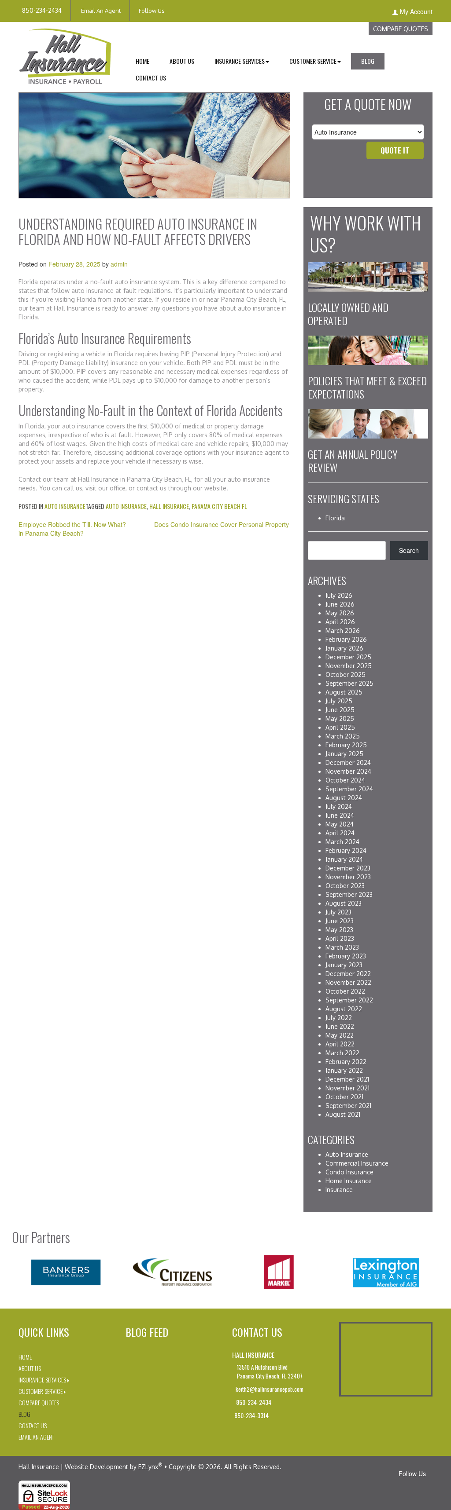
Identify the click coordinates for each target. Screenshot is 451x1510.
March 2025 (342, 736)
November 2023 (348, 877)
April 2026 (340, 621)
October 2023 (345, 885)
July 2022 (338, 1017)
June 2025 (340, 709)
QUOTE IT (395, 150)
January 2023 (343, 965)
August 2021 (342, 1114)
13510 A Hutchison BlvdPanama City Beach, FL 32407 (270, 1371)
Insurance (339, 1189)
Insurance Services (42, 1379)
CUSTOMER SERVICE (312, 61)
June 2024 (339, 815)
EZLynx (148, 1466)
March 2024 (342, 841)
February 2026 (346, 639)
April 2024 (340, 833)
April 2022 (340, 1044)
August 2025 (343, 692)
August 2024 (343, 797)
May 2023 (339, 929)
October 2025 (345, 674)
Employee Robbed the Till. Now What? (72, 524)
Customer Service (40, 1391)
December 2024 (348, 762)
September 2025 (349, 683)
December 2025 (348, 657)
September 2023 (349, 894)
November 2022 (348, 982)
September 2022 (349, 1000)
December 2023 (347, 868)
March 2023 (342, 947)
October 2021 (344, 1097)
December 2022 (348, 973)
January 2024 (344, 859)
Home (142, 61)
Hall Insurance (169, 506)
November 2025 (348, 665)
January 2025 (344, 753)
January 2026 (344, 648)
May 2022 (339, 1035)
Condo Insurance (349, 1172)
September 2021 (348, 1105)
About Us (182, 61)
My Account (416, 11)
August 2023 (343, 903)
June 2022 (339, 1026)
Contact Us (151, 77)
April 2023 (339, 938)
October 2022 (345, 991)
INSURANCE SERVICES (239, 61)
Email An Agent (100, 10)
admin (119, 264)
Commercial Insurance (356, 1163)
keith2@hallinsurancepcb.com (268, 1389)
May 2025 (339, 718)
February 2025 (346, 745)
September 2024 (349, 789)
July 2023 (338, 912)
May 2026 (339, 613)
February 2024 (345, 850)
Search (409, 550)
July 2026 (338, 595)
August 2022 (343, 1009)
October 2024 (345, 780)
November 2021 (347, 1088)
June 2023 (339, 921)
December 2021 (347, 1079)
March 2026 (342, 630)
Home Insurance (348, 1181)
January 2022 (344, 1070)
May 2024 (339, 824)
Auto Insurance (64, 506)
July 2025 (338, 701)
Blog (367, 61)
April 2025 (340, 727)
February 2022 (345, 1061)
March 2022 (342, 1053)
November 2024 (348, 771)
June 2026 (340, 604)
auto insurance (126, 506)
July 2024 (338, 806)
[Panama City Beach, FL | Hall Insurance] (65, 55)
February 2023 (345, 956)
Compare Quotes (400, 29)
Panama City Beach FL (219, 506)
